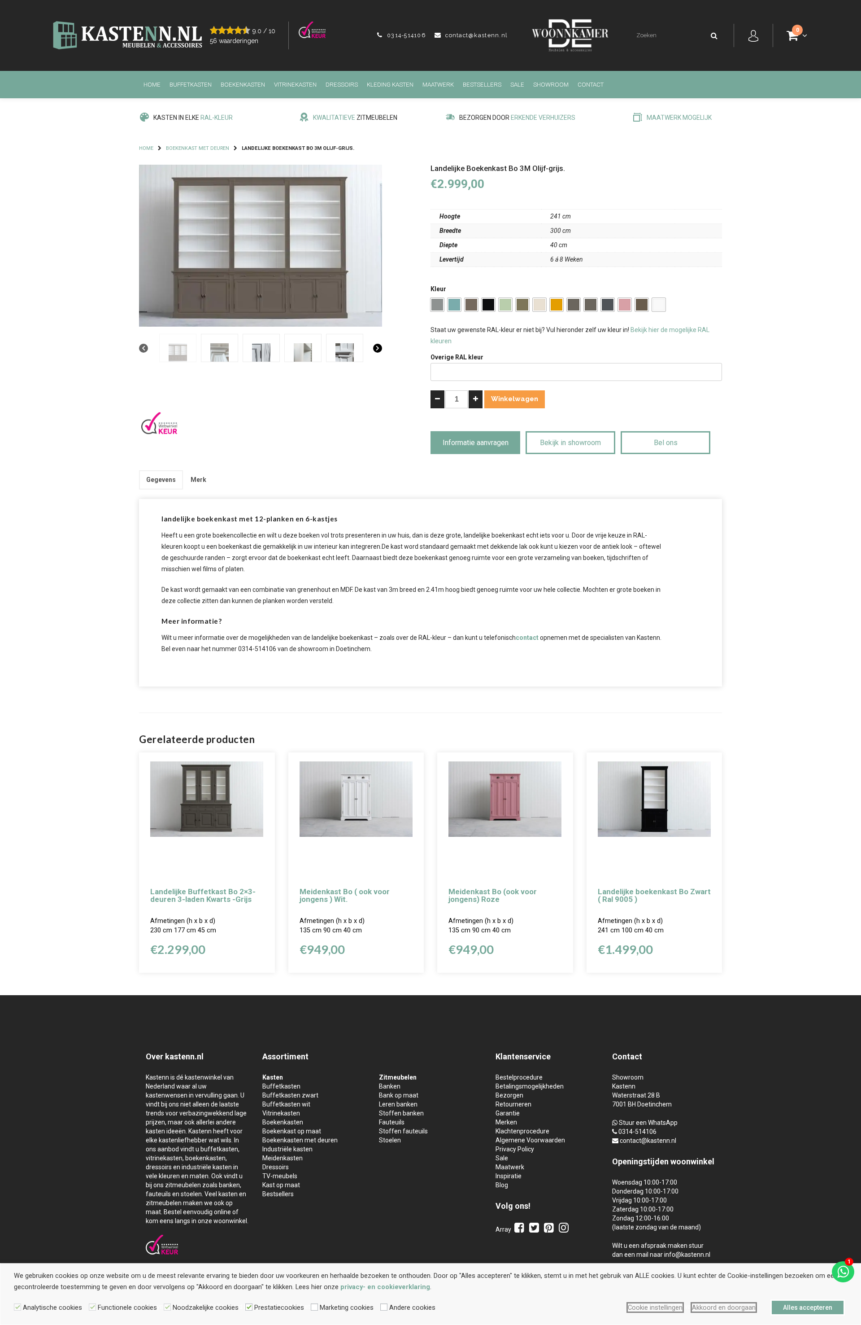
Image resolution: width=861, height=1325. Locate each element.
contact (527, 637)
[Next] (377, 349)
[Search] (714, 35)
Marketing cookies (347, 1307)
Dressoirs (342, 84)
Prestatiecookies (279, 1307)
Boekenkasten (243, 84)
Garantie (508, 1113)
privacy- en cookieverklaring (385, 1287)
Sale (517, 84)
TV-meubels (279, 1176)
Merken (506, 1122)
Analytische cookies (52, 1307)
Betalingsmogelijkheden (530, 1086)
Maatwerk (438, 84)
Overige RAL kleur (456, 357)
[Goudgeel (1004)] (556, 304)
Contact (591, 84)
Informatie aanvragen (476, 442)
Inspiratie (509, 1176)
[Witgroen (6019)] (505, 304)
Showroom (551, 84)
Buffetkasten (191, 84)
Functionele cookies (127, 1307)
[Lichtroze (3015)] (625, 304)
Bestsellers (482, 84)
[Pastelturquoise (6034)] (454, 304)
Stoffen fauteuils (403, 1131)
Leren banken (398, 1104)
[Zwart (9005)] (488, 304)
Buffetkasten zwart (290, 1095)
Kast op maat (281, 1185)
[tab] (161, 480)
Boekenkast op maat (291, 1131)
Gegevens (161, 479)
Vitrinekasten (295, 84)
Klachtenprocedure (522, 1131)
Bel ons (666, 442)
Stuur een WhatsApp (648, 1122)
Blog (502, 1185)
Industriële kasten (287, 1149)
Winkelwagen (514, 399)
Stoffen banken (401, 1113)
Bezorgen (509, 1095)
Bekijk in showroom (570, 442)
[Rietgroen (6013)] (522, 304)
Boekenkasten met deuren (300, 1140)
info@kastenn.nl (687, 1254)
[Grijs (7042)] (437, 304)
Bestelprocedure (519, 1077)
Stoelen (390, 1140)
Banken (389, 1086)
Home (152, 84)
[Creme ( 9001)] (539, 304)
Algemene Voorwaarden (530, 1140)
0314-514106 (405, 35)
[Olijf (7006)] (471, 304)
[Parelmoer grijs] (642, 304)
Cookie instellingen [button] (655, 1307)
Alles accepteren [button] (807, 1307)
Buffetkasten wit (286, 1104)
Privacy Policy (515, 1149)
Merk (198, 479)
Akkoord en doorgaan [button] (724, 1307)
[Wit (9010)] (659, 304)
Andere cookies (412, 1307)
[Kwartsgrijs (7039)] (573, 304)
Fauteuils (391, 1122)
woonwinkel (692, 1161)
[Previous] (143, 349)
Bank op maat (398, 1095)
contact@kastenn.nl (476, 35)
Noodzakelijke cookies (206, 1307)
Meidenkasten (282, 1158)
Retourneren (513, 1104)
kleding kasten (390, 84)
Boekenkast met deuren (197, 148)
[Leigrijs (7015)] (607, 304)
